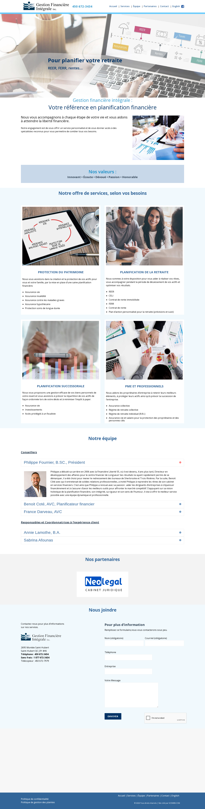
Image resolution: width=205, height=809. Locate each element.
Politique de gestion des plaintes (38, 802)
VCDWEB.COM (174, 803)
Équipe (136, 6)
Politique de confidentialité (35, 799)
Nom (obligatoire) (114, 638)
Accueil (113, 6)
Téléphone (110, 652)
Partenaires (150, 6)
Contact (164, 6)
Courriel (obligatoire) (156, 638)
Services (125, 6)
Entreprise (110, 666)
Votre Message (112, 680)
